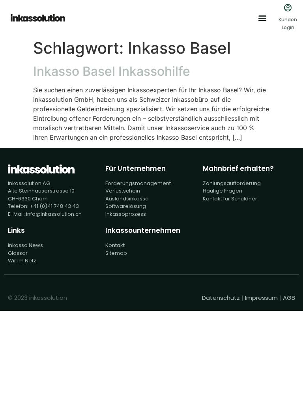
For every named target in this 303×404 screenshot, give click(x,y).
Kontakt (115, 245)
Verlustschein (122, 191)
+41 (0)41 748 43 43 (54, 206)
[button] (262, 17)
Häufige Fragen (222, 191)
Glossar (18, 253)
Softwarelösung (125, 206)
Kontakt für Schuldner (230, 198)
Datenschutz (221, 298)
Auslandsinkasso (127, 198)
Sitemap (116, 253)
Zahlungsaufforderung (232, 183)
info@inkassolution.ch (54, 214)
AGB (289, 298)
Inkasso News (25, 245)
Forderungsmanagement (138, 183)
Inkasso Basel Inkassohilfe (111, 71)
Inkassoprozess (125, 214)
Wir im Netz (22, 260)
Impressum (261, 298)
